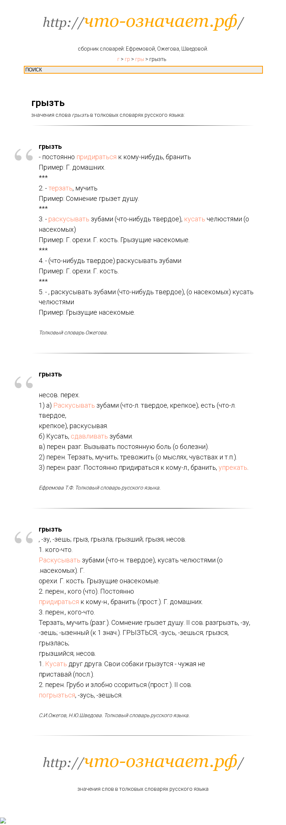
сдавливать (89, 436)
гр (127, 59)
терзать (60, 188)
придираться (96, 157)
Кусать (56, 664)
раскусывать (68, 219)
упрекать (233, 467)
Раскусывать (74, 405)
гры (139, 59)
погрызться (57, 695)
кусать (194, 219)
